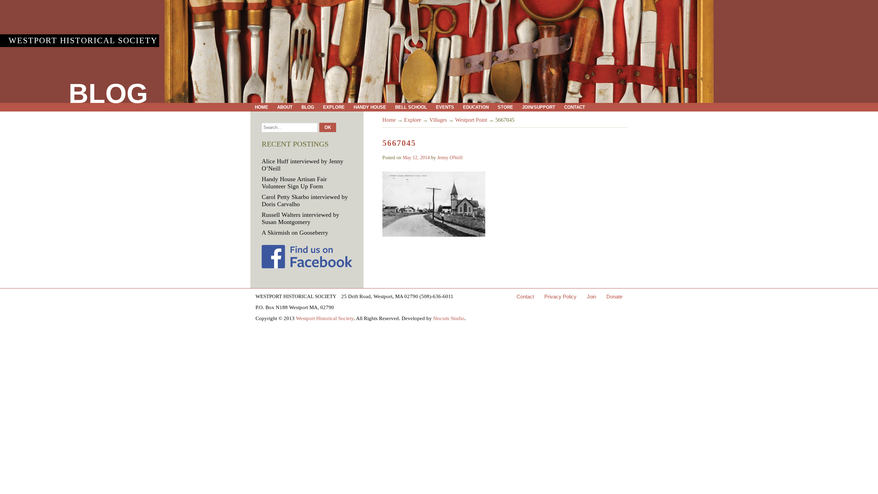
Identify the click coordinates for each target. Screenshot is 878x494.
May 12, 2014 (416, 157)
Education (476, 107)
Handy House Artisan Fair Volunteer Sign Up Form (294, 183)
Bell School (411, 107)
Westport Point (471, 120)
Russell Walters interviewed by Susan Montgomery (300, 218)
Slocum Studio (448, 318)
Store (505, 107)
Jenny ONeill (450, 157)
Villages (438, 120)
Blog (307, 107)
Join (591, 296)
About (285, 107)
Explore (334, 107)
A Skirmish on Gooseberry (295, 232)
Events (445, 107)
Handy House (370, 107)
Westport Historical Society (83, 40)
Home (261, 107)
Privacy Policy (560, 296)
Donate (614, 296)
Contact (574, 107)
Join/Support (538, 107)
